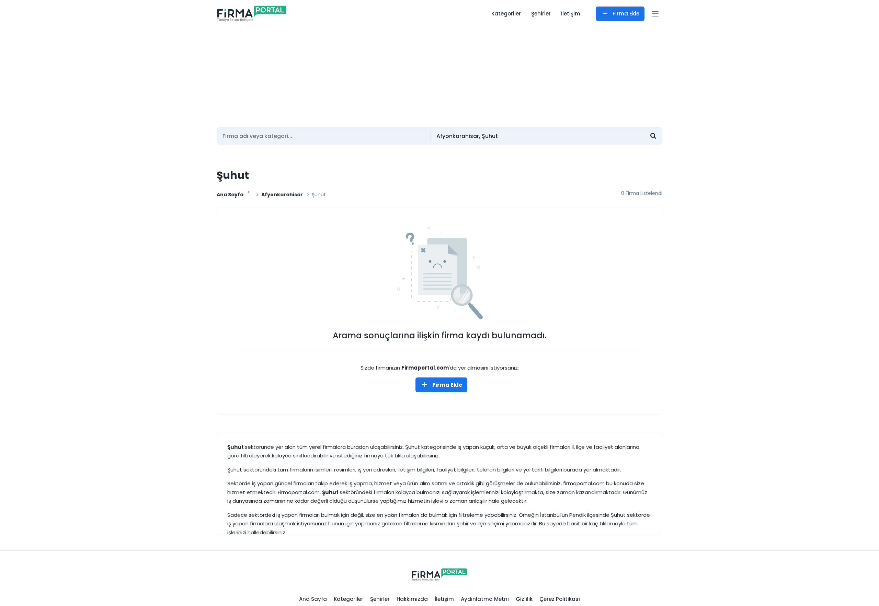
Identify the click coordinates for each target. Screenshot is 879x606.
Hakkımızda (412, 599)
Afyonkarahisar (282, 194)
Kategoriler (506, 13)
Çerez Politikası (559, 599)
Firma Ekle (626, 13)
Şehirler (541, 13)
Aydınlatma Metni (485, 599)
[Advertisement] (439, 74)
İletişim (570, 13)
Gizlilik (524, 599)
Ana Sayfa (230, 194)
